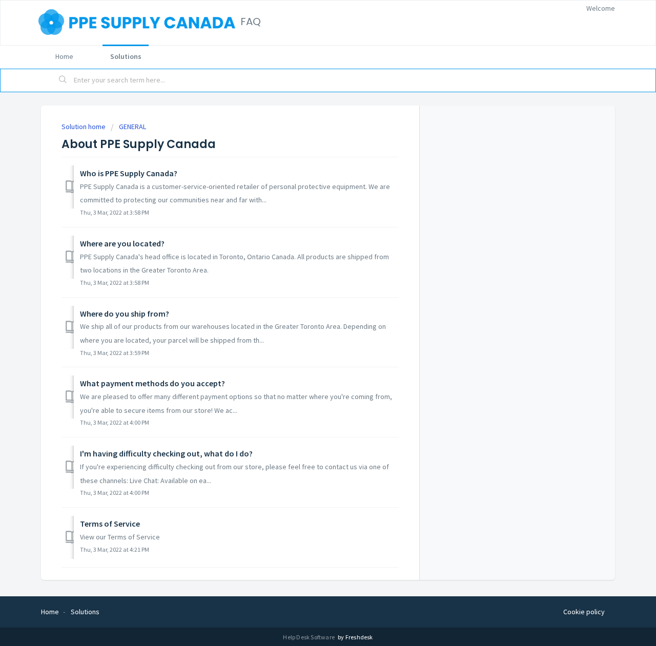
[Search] (63, 80)
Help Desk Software (309, 637)
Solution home (84, 126)
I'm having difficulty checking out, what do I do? (166, 453)
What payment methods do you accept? (152, 383)
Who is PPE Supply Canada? (128, 173)
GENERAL (132, 126)
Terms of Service (110, 523)
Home (64, 56)
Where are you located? (122, 243)
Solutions (125, 56)
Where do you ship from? (124, 313)
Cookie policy (584, 611)
